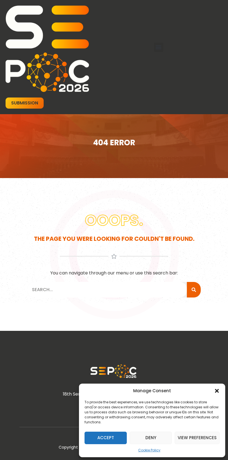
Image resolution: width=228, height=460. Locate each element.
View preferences (197, 438)
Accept (105, 438)
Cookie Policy (149, 450)
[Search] (194, 290)
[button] (217, 391)
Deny (150, 438)
